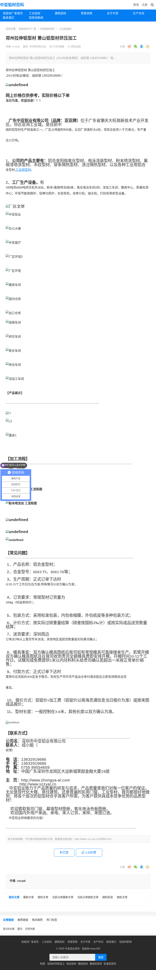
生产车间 (138, 13)
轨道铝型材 (110, 963)
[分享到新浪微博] (129, 46)
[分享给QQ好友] (141, 46)
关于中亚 (112, 13)
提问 (19, 928)
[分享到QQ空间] (147, 46)
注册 (144, 4)
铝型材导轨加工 (56, 963)
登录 (136, 4)
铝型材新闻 (36, 17)
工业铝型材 (65, 28)
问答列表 (30, 928)
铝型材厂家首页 (13, 13)
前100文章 (8, 928)
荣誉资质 (86, 13)
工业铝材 (34, 13)
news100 (95, 948)
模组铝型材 (96, 963)
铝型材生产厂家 (27, 28)
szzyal (16, 46)
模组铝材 (83, 963)
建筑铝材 (60, 13)
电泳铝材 (71, 963)
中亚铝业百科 (72, 948)
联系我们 (8, 17)
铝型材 (85, 948)
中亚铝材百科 (12, 4)
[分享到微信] (135, 46)
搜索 (100, 957)
